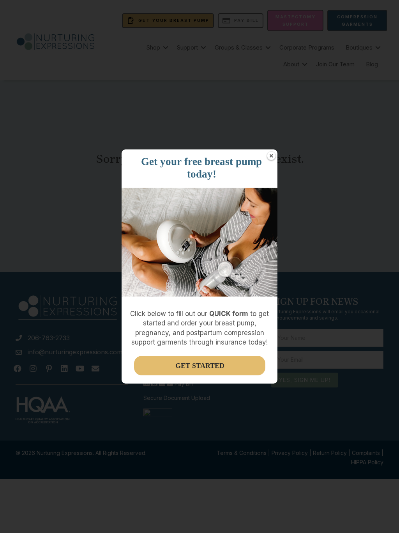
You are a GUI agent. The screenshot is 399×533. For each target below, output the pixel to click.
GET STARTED (199, 366)
